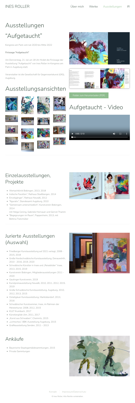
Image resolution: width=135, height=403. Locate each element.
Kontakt (53, 391)
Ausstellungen (112, 7)
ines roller (17, 6)
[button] (11, 104)
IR (128, 7)
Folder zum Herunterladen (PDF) (89, 95)
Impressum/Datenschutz (74, 391)
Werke (93, 7)
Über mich (77, 7)
